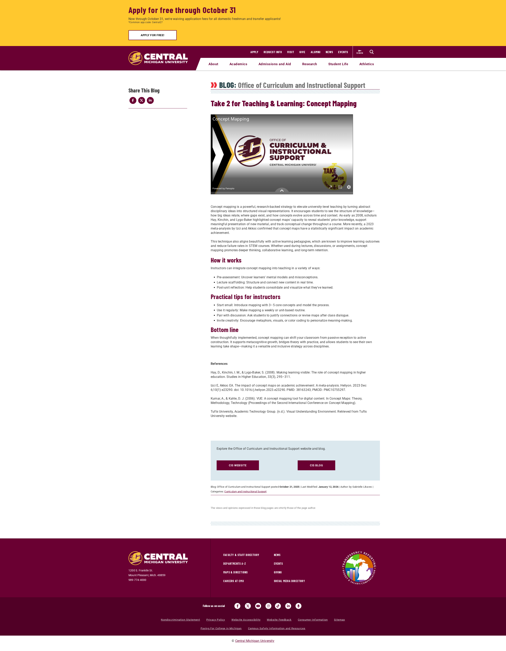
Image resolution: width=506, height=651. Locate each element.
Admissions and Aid (275, 64)
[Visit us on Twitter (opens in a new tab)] (248, 606)
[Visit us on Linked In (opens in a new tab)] (288, 606)
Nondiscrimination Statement (180, 619)
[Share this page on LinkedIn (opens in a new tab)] (150, 100)
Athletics (366, 64)
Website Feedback (279, 619)
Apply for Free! (152, 35)
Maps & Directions (235, 572)
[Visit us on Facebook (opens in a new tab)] (237, 606)
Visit (290, 52)
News (329, 52)
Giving (278, 572)
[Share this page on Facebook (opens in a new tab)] (132, 100)
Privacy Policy (215, 619)
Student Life (338, 64)
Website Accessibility (246, 619)
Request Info (273, 52)
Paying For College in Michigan (221, 628)
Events (343, 52)
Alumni (316, 52)
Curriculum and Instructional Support (245, 491)
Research (309, 64)
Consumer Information (313, 619)
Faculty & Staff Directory (241, 555)
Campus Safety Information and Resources (277, 628)
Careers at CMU (233, 581)
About (213, 64)
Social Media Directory (289, 581)
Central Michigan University (254, 641)
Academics (238, 64)
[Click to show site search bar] (372, 52)
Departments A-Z (234, 563)
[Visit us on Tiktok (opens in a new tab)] (278, 606)
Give (302, 52)
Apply (254, 52)
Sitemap (339, 619)
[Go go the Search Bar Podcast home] (298, 606)
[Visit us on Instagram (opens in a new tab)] (268, 606)
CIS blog (316, 465)
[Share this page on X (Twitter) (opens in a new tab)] (141, 100)
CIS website (238, 465)
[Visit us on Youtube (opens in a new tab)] (258, 606)
